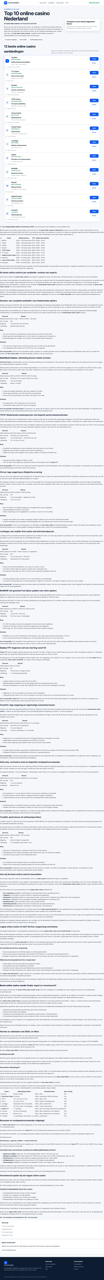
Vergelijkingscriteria (7, 1229)
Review (94, 63)
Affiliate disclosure (79, 1266)
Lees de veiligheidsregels (9, 1250)
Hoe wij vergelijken (50, 1264)
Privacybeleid (77, 1264)
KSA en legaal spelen (7, 1232)
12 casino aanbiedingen (8, 1226)
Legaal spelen (60, 2)
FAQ (67, 2)
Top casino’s (43, 2)
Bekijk (94, 58)
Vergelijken (51, 2)
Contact (76, 1269)
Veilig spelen (49, 1266)
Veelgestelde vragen (7, 1235)
